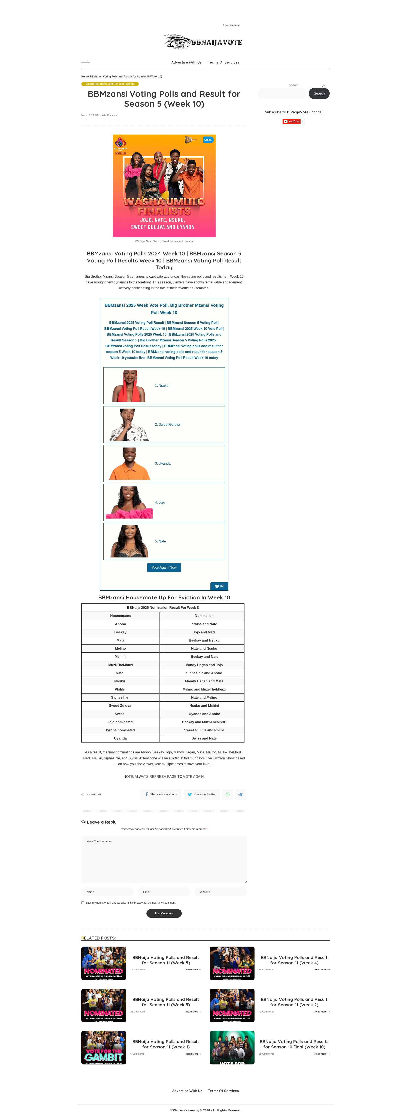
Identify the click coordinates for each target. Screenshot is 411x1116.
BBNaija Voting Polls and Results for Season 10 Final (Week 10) (294, 1044)
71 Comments (138, 969)
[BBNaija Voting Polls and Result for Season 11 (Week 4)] (232, 963)
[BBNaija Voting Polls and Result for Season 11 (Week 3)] (103, 1005)
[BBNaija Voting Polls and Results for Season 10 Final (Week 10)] (232, 1047)
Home (85, 76)
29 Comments (266, 969)
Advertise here (231, 25)
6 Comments (137, 1054)
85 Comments (266, 1054)
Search (293, 85)
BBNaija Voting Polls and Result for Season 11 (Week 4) (294, 960)
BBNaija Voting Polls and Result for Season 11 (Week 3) (166, 1002)
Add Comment (110, 115)
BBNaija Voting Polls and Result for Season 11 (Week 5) (166, 960)
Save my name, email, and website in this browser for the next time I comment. (131, 902)
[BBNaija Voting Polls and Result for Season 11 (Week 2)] (232, 1005)
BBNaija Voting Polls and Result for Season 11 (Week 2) (294, 1002)
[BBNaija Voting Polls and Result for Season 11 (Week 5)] (103, 963)
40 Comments (266, 1012)
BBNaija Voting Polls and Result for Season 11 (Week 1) (166, 1044)
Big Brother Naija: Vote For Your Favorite (110, 84)
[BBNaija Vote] (205, 42)
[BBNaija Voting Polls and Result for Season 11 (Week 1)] (103, 1047)
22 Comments (138, 1012)
